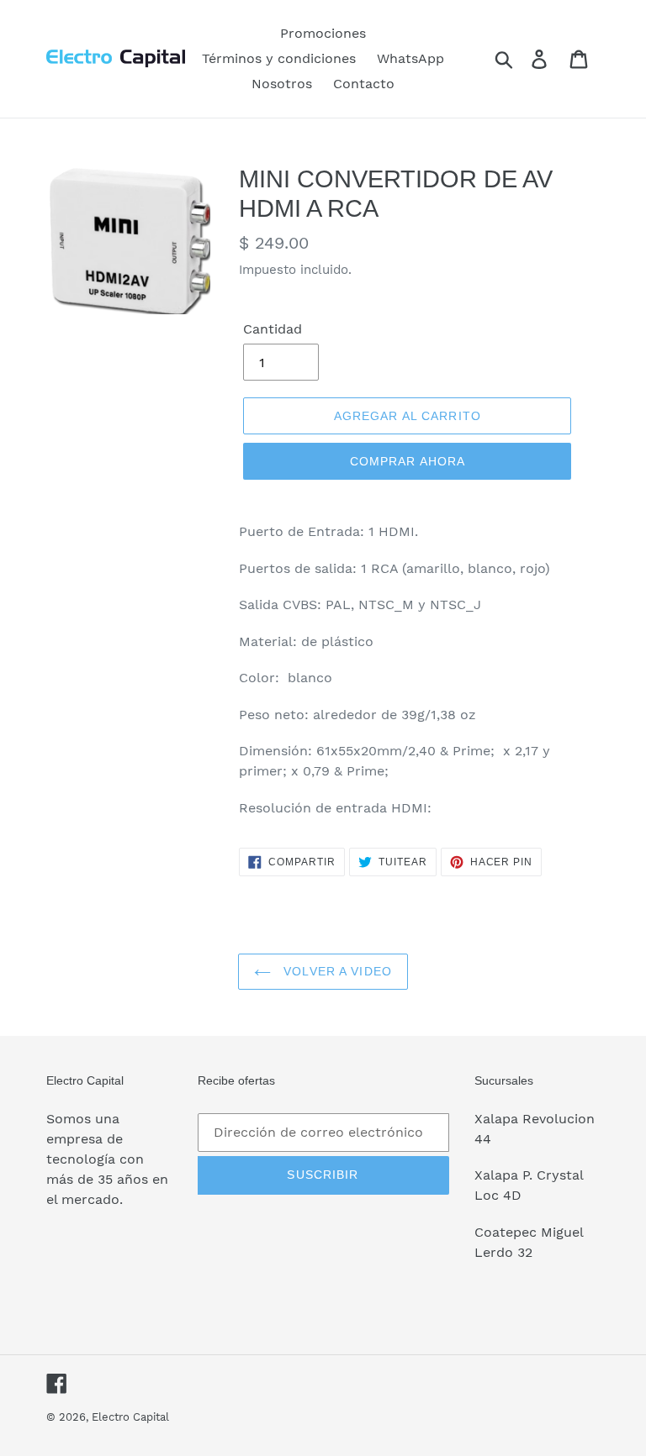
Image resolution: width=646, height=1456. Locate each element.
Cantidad (272, 329)
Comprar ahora (408, 461)
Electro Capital (130, 1417)
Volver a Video (335, 971)
